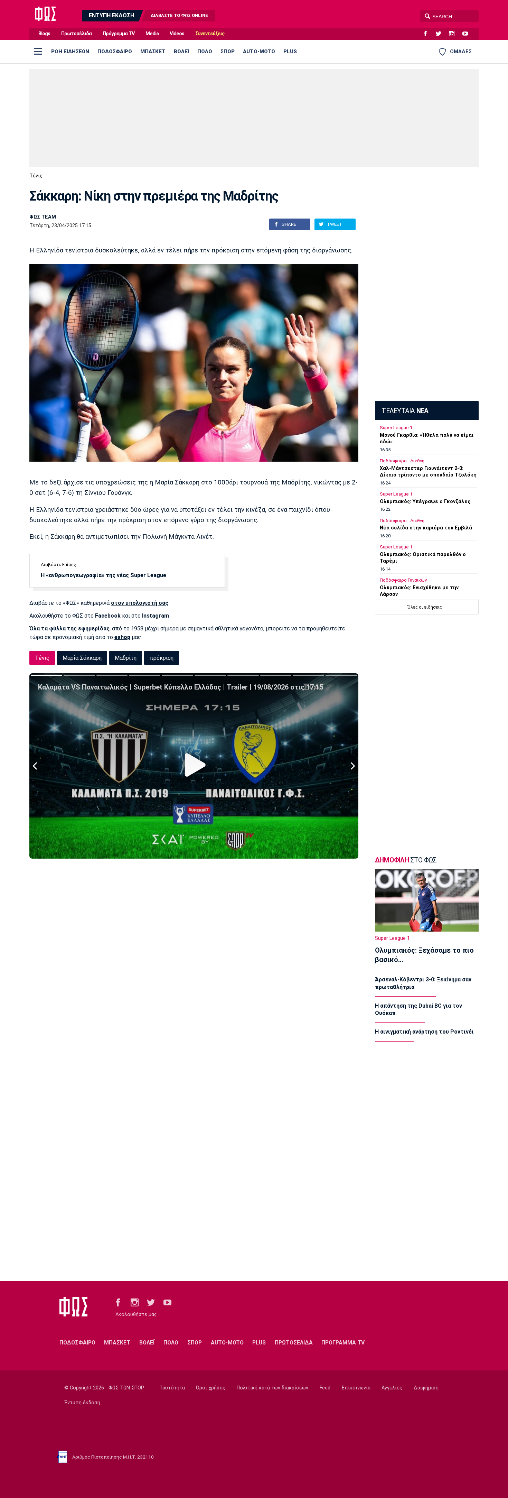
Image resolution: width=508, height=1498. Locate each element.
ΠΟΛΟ (204, 51)
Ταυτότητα (172, 1388)
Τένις (36, 176)
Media (152, 34)
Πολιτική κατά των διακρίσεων (272, 1388)
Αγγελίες (392, 1388)
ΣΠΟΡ (227, 51)
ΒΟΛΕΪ (181, 51)
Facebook (108, 615)
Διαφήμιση (426, 1388)
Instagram (155, 615)
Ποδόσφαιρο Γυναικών (403, 580)
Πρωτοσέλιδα (76, 34)
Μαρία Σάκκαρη (82, 658)
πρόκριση (161, 658)
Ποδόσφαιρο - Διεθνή (402, 460)
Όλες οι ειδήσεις (424, 607)
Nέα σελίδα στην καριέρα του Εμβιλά (426, 528)
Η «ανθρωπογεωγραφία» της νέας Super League (103, 575)
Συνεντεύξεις (209, 34)
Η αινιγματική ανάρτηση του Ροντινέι (424, 1031)
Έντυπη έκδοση (82, 1403)
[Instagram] (454, 33)
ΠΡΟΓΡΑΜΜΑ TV (343, 1342)
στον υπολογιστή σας (139, 603)
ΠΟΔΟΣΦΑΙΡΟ (114, 51)
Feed (325, 1388)
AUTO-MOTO (259, 51)
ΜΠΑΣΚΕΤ (153, 51)
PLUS (290, 51)
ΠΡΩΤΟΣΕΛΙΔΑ (294, 1342)
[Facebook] (428, 33)
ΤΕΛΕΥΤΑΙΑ (405, 411)
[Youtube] (467, 33)
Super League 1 (396, 427)
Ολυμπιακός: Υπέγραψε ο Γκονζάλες (425, 502)
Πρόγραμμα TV (118, 34)
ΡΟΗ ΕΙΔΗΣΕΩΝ (70, 51)
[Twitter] (441, 33)
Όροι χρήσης (210, 1388)
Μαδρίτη (126, 658)
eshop (122, 637)
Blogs (44, 34)
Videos (177, 34)
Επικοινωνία (356, 1388)
